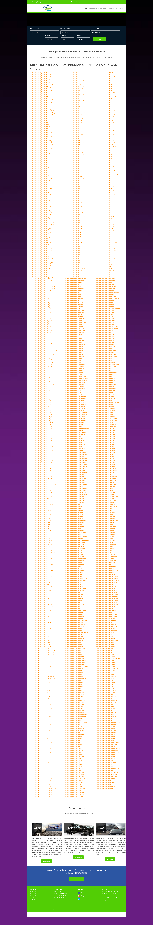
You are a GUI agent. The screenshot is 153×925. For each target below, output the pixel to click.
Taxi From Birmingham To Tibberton (104, 490)
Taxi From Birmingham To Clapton (41, 486)
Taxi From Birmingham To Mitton (72, 566)
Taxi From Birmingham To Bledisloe (41, 269)
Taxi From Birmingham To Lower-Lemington (75, 472)
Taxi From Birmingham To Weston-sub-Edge (106, 668)
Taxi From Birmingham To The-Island (105, 450)
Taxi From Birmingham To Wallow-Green (106, 626)
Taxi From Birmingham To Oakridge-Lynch (75, 700)
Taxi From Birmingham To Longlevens (74, 440)
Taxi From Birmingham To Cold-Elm (41, 526)
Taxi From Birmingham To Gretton (73, 130)
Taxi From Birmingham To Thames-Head (105, 426)
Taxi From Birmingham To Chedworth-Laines (44, 451)
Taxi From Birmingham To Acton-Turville (42, 85)
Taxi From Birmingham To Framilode (41, 786)
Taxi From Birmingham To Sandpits (104, 204)
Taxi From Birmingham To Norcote (73, 654)
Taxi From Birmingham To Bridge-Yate (42, 321)
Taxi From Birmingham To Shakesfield (105, 232)
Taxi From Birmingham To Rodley (104, 164)
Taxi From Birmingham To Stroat (103, 376)
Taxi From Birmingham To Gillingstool (74, 94)
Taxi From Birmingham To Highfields (73, 234)
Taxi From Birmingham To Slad (103, 276)
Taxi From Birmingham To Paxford (73, 770)
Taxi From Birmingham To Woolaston (105, 754)
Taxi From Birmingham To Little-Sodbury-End (76, 414)
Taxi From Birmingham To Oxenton (73, 742)
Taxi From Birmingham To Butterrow (41, 383)
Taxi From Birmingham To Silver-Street (105, 270)
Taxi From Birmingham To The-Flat (104, 440)
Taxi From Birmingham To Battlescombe (42, 203)
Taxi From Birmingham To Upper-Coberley (106, 576)
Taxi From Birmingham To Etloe (40, 720)
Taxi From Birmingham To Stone (103, 360)
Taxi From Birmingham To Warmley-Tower (106, 640)
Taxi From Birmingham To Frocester (73, 78)
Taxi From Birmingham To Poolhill (104, 88)
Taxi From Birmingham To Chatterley (41, 445)
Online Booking (94, 8)
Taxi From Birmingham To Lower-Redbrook (75, 488)
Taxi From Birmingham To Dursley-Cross (42, 656)
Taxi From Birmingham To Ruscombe (105, 184)
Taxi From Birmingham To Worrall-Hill (105, 764)
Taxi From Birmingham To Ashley (41, 135)
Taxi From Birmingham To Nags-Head (74, 594)
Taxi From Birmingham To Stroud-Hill (105, 380)
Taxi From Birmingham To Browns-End (42, 363)
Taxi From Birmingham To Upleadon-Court (106, 570)
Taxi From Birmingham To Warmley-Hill (105, 638)
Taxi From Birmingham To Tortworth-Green (106, 520)
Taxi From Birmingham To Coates (41, 508)
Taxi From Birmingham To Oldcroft (73, 718)
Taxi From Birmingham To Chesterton (42, 459)
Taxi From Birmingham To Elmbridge (41, 702)
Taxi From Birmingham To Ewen (40, 728)
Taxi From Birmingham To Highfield (73, 232)
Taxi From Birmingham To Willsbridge (105, 710)
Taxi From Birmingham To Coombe (41, 560)
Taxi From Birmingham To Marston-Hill (74, 526)
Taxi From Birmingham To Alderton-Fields (43, 91)
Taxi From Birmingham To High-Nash (73, 226)
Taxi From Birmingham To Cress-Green (42, 582)
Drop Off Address (65, 28)
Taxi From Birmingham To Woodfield (105, 738)
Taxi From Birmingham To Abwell (41, 83)
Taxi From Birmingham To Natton (72, 602)
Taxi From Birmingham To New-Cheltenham (75, 620)
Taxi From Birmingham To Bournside (41, 283)
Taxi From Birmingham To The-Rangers (105, 468)
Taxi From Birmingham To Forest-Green (42, 768)
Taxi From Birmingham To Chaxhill (41, 449)
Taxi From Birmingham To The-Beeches (105, 430)
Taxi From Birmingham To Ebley (40, 680)
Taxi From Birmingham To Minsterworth (74, 560)
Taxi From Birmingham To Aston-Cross (42, 139)
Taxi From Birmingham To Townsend (105, 528)
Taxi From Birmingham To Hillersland (73, 252)
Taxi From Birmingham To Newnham (73, 640)
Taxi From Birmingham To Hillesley (73, 254)
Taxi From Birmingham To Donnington (42, 618)
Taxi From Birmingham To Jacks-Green (74, 310)
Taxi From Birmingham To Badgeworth (42, 167)
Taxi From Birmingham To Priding (104, 108)
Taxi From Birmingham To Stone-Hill (105, 358)
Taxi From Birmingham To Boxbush (41, 299)
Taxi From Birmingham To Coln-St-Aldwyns (43, 540)
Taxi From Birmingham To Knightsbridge (74, 364)
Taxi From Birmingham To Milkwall (73, 552)
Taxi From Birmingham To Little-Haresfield (75, 404)
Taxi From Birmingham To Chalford (41, 425)
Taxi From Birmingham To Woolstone (105, 758)
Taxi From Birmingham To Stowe (104, 368)
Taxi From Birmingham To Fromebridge (74, 82)
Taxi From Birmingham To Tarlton (104, 412)
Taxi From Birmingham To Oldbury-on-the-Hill (76, 716)
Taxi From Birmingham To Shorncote (104, 256)
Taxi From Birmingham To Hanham (73, 164)
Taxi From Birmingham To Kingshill (73, 352)
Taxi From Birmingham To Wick (103, 698)
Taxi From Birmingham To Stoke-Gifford (105, 354)
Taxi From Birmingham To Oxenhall (73, 740)
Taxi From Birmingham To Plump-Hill (105, 76)
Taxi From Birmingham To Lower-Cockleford (75, 460)
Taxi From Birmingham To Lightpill (73, 390)
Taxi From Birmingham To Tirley (103, 508)
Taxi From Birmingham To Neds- (72, 608)
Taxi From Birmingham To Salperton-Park (106, 198)
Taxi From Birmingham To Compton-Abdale (43, 548)
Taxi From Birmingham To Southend (104, 302)
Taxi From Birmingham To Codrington (42, 520)
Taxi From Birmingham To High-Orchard (74, 228)
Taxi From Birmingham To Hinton (72, 258)
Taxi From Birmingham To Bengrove (41, 217)
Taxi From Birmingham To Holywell (73, 262)
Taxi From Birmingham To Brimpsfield (42, 329)
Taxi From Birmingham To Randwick (105, 136)
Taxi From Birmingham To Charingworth (42, 435)
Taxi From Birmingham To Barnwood (41, 187)
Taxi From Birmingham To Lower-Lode (74, 476)
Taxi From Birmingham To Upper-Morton (106, 592)
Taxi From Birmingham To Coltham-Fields (43, 544)
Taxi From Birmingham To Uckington (105, 562)
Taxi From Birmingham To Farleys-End (42, 748)
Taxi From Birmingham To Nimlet (72, 652)
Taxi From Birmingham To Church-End (42, 468)
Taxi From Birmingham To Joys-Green (74, 316)
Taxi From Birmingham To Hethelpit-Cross (75, 214)
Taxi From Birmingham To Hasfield (73, 184)
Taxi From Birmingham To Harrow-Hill (74, 178)
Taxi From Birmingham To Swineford (105, 398)
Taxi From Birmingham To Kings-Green (74, 340)
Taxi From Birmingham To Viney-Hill (105, 618)
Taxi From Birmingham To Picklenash (73, 780)
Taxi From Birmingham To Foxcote (41, 784)
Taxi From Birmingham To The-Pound (105, 462)
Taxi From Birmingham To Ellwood (41, 700)
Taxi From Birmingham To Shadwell (104, 230)
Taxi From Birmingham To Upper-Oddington (106, 594)
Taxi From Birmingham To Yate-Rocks (105, 782)
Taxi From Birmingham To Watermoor (105, 648)
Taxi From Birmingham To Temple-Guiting (106, 418)
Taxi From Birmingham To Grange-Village (75, 108)
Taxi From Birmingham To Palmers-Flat (74, 752)
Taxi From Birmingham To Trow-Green (105, 540)
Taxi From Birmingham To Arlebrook (41, 125)
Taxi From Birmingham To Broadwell (41, 341)
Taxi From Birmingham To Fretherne (73, 76)
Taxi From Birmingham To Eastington (41, 674)
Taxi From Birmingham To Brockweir (41, 347)
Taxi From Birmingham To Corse (40, 566)
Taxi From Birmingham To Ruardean (104, 176)
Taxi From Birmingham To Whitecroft (105, 682)
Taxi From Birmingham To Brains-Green (42, 309)
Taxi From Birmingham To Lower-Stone (74, 496)
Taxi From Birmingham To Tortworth (104, 522)
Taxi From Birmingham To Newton (73, 644)
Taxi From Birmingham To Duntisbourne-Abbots (44, 650)
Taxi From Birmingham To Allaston (41, 97)
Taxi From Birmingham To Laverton (73, 374)
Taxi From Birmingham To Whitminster (105, 690)
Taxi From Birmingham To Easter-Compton (43, 672)
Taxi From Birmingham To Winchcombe (105, 712)
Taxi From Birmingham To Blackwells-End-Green (45, 259)
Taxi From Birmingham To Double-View (42, 622)
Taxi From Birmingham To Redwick (104, 148)
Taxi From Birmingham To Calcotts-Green (43, 391)
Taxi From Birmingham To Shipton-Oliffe (106, 250)
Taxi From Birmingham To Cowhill (41, 568)
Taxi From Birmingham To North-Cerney (74, 658)
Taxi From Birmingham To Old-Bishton (74, 704)
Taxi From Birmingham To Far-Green (41, 740)
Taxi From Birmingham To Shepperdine (105, 244)
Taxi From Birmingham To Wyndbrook (105, 778)
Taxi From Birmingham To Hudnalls (73, 286)
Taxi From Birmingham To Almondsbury (42, 99)
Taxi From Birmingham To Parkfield (73, 766)
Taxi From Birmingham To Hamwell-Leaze (75, 160)
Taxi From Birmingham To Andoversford (42, 117)
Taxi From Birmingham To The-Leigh (105, 452)
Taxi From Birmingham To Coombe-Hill (42, 558)
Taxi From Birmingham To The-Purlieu (105, 464)
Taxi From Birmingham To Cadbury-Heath (43, 385)
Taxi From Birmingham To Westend (104, 660)
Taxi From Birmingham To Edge (40, 686)
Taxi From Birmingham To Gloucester (73, 98)
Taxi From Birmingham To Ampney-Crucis (43, 111)
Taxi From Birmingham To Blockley (41, 271)
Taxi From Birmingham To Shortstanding (105, 258)
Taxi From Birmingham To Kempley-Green (75, 322)
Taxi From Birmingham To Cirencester (42, 480)
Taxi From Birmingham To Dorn (40, 620)
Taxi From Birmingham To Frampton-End (42, 792)
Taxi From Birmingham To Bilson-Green (42, 243)
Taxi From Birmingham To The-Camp (105, 434)
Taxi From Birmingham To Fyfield (72, 84)
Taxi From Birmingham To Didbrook (41, 610)
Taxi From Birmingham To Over (72, 732)
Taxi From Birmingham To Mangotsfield (74, 516)
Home (85, 8)
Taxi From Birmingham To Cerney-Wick (42, 415)
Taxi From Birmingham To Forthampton (42, 770)
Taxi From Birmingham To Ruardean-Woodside (107, 174)
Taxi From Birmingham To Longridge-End (75, 444)
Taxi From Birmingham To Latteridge (73, 372)
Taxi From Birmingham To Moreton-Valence (75, 580)
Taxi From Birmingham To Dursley (41, 658)
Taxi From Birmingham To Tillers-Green (105, 500)
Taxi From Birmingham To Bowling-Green (43, 293)
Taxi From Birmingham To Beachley (41, 211)
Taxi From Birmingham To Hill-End (73, 246)
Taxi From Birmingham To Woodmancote (106, 744)
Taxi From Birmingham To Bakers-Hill (42, 179)
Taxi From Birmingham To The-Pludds (105, 460)
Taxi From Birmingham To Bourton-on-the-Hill (44, 287)
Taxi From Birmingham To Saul (103, 210)
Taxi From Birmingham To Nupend (73, 688)
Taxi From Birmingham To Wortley (104, 766)
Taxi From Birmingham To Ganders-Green (75, 88)
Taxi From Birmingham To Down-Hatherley (43, 628)
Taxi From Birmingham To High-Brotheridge (75, 224)
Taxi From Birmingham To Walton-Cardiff (106, 630)
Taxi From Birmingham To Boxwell (41, 301)
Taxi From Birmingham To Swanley (104, 394)
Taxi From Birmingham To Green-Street (74, 122)
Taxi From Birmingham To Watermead (105, 646)
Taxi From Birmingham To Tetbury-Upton (106, 420)
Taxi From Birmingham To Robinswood (105, 152)
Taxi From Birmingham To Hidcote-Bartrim (75, 220)
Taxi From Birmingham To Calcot (40, 389)
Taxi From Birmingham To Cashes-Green (42, 403)
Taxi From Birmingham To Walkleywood (105, 624)
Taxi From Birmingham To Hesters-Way (74, 212)
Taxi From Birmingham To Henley (72, 210)
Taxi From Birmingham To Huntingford (74, 288)
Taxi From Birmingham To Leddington (74, 384)
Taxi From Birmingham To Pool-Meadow (106, 84)
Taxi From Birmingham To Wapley (104, 634)
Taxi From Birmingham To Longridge (73, 446)
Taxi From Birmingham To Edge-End (41, 684)
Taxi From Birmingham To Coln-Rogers (42, 538)
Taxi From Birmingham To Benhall (41, 219)
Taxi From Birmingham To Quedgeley (105, 130)
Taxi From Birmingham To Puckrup (104, 118)
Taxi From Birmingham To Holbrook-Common (76, 260)
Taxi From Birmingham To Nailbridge (73, 596)
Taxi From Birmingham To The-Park (104, 458)
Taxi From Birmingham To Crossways (42, 592)
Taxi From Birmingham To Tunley (104, 546)
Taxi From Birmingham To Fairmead (41, 734)
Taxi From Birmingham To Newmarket (74, 638)
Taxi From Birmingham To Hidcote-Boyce (74, 222)
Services (103, 8)
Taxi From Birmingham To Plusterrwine (105, 78)
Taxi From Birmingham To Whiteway (105, 686)
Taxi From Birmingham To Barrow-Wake (42, 189)
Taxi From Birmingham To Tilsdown (104, 502)
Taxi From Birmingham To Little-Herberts (74, 406)
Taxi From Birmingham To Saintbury (104, 196)
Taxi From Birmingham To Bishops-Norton (43, 251)
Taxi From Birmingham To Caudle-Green (42, 411)
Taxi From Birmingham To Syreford (104, 406)
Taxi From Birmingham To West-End (104, 654)
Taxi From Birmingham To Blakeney (41, 265)
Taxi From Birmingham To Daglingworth (42, 598)
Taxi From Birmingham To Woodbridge (105, 732)
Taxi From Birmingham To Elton (40, 710)
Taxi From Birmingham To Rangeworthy (105, 138)
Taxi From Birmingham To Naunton (73, 606)
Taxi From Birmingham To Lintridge (73, 394)
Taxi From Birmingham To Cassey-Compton (43, 405)
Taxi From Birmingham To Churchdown (42, 474)
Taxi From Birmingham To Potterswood (105, 96)
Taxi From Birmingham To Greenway (73, 124)
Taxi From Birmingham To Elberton (41, 694)
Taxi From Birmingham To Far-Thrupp (42, 744)
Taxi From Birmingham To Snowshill (104, 290)
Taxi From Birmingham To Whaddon (104, 674)
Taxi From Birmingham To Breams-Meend (43, 319)
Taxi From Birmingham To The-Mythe (105, 456)
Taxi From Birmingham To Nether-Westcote (75, 610)
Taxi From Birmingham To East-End (41, 668)
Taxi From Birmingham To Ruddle (104, 178)
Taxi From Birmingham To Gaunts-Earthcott (75, 92)
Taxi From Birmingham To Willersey (104, 706)
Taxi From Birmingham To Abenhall (41, 77)
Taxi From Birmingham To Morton (73, 584)
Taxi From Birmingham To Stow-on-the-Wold (107, 364)
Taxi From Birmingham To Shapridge (104, 234)
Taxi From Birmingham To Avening (41, 151)
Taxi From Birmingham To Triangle (104, 538)
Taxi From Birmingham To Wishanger (105, 726)
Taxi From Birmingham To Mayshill (73, 534)
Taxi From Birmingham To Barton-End (42, 195)
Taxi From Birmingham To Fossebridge (42, 778)
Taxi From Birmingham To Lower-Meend (74, 480)
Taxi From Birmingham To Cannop (41, 399)
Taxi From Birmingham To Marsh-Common (75, 520)
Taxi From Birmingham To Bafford (41, 171)
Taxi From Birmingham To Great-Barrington (75, 110)
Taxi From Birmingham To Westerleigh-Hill (106, 662)
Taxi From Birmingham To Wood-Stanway (106, 730)
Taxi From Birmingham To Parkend (73, 764)
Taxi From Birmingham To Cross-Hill (41, 590)
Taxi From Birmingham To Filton (40, 756)
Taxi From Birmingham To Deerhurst (41, 608)
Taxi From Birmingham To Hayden (73, 198)
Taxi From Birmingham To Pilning (72, 790)
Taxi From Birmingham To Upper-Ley (105, 588)
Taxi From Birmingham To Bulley (40, 373)
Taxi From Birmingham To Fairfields (41, 730)
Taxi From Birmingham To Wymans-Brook (106, 776)
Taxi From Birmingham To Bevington (41, 237)
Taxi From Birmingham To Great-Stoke (74, 114)
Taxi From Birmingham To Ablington (41, 79)
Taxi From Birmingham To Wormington (105, 762)
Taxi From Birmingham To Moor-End (73, 572)
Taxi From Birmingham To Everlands (41, 724)
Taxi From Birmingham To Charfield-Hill (42, 429)
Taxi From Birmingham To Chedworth (42, 453)
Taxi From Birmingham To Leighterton (74, 386)
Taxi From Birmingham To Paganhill (73, 748)
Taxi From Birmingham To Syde (103, 400)
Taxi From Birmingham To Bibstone (41, 239)
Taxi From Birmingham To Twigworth (105, 554)
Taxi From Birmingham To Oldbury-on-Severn (76, 714)
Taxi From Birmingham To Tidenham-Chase (106, 496)
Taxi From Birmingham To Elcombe (41, 696)
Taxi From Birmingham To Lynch (72, 508)
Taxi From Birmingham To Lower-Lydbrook (75, 478)
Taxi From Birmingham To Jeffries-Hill (74, 312)
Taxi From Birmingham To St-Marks (104, 314)
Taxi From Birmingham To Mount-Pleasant (75, 588)
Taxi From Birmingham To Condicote (41, 554)
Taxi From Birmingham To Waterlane (104, 644)
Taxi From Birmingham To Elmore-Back (42, 704)
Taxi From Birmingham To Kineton (73, 338)
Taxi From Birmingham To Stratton (104, 374)
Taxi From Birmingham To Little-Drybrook (75, 402)
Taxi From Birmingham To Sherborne (105, 246)
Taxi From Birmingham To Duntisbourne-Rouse (44, 654)
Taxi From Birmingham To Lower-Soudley (75, 492)
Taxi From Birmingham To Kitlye (72, 360)
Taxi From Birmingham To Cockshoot (42, 518)
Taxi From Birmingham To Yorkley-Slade (105, 786)
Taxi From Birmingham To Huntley (73, 290)
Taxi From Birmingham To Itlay (72, 308)
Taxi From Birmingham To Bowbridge (42, 291)
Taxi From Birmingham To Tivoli (103, 510)
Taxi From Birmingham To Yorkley (104, 788)
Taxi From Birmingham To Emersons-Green (43, 712)
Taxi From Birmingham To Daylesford (42, 604)
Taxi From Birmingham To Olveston (73, 726)
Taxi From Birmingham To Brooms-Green (43, 361)
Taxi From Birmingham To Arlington (41, 129)
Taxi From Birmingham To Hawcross (73, 190)
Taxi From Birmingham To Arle (40, 123)
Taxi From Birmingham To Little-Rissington (75, 410)
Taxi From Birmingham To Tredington (105, 532)
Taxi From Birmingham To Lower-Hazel (74, 468)
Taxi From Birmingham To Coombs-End (42, 562)
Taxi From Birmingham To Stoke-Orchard (106, 356)
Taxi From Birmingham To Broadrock (41, 339)
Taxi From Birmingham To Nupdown (73, 686)
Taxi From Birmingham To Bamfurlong (42, 183)
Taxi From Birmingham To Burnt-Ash (41, 379)
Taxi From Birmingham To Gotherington (74, 106)
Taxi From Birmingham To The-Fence (105, 438)
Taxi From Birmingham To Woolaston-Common (107, 748)
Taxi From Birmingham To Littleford (73, 426)
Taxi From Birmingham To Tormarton (105, 518)
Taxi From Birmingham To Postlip (104, 94)
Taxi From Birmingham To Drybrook (41, 638)
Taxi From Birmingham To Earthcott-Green (43, 666)
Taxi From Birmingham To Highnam (73, 240)
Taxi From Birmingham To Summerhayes (105, 388)
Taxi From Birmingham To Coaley (41, 502)
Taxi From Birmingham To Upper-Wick (105, 610)
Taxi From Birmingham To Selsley (104, 218)
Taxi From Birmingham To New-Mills (73, 622)
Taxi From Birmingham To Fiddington (42, 754)
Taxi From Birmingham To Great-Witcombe (75, 118)
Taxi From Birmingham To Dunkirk (41, 648)
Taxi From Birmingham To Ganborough (74, 86)
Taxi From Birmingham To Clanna (41, 482)
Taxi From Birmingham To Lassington (73, 370)
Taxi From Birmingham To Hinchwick (73, 256)
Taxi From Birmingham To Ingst (72, 300)
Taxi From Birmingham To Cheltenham (42, 455)
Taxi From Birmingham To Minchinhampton (75, 558)
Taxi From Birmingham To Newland (73, 634)
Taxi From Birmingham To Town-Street (105, 526)
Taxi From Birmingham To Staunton (104, 342)
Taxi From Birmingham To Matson (73, 528)
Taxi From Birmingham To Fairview (41, 736)
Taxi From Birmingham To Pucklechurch (105, 116)
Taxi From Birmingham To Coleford (41, 530)
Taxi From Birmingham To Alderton (41, 93)
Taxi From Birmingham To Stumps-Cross (105, 384)
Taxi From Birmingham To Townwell (104, 530)
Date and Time (95, 28)
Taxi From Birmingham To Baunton (41, 205)
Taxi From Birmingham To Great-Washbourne (75, 116)
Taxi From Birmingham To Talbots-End (105, 410)
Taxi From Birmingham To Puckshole (105, 120)
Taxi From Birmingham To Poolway (104, 90)
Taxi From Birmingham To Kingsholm (73, 354)
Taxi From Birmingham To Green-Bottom (74, 120)
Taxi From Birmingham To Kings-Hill (73, 342)
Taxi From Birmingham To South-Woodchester (107, 298)
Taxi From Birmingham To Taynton (104, 414)
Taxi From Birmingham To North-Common (75, 660)
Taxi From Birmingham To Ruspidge (104, 186)
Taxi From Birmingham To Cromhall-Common (44, 586)
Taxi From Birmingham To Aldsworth (41, 95)
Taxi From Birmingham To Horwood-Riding (75, 278)
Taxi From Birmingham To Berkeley (41, 227)
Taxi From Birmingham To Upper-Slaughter (106, 600)
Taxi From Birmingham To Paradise (73, 758)
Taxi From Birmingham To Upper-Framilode (106, 582)
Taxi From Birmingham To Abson (40, 81)
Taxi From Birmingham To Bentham (41, 221)
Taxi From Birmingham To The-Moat (104, 454)
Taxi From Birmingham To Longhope (73, 438)
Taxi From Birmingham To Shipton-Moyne (106, 248)
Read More (46, 861)
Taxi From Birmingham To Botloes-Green (42, 275)
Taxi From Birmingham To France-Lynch (74, 72)
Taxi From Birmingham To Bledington (42, 267)
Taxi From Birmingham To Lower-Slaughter (75, 490)
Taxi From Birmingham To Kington (73, 358)
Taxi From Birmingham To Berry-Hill (41, 229)
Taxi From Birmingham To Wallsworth (105, 628)
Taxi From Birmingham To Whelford (104, 678)
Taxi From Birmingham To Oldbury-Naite (74, 712)
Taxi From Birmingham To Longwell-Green (75, 448)
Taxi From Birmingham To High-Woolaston (75, 230)
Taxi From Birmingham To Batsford (41, 199)
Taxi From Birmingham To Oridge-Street (74, 730)
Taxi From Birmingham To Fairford (41, 732)
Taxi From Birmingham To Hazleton (73, 200)
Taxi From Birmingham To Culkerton (41, 594)
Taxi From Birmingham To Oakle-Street (74, 696)
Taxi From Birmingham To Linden (72, 392)
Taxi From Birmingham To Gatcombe (73, 90)
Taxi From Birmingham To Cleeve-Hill (42, 492)
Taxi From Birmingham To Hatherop (73, 188)
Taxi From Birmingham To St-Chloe (104, 312)
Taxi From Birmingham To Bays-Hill (41, 207)
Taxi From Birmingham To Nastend (73, 600)
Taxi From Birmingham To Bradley (41, 307)
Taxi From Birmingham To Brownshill (42, 365)
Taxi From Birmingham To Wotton (104, 770)
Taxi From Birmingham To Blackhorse (42, 257)
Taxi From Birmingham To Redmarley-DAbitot (107, 146)
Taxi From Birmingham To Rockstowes (105, 158)
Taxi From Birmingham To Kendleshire (74, 328)
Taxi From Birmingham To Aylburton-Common (44, 157)
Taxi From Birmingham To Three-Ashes (105, 484)
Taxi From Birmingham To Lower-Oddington (75, 484)
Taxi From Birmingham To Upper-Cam (105, 574)
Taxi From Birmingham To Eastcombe (42, 670)
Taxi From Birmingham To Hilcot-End (73, 242)
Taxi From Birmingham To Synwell (104, 404)
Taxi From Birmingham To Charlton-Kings (43, 439)
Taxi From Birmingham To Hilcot (72, 244)
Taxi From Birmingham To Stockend (104, 352)
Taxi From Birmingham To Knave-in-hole (74, 362)
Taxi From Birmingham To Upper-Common (106, 578)
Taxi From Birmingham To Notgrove (73, 682)
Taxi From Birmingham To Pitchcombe (74, 794)
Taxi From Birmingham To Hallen (72, 140)
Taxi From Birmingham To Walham (104, 622)
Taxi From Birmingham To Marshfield (73, 524)
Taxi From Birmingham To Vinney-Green (106, 620)
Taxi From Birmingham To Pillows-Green (74, 788)
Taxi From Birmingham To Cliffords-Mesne (43, 498)
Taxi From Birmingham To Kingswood (74, 356)
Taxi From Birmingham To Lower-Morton (74, 482)
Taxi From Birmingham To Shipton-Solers (106, 252)
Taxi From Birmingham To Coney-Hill (42, 556)
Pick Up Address (34, 28)
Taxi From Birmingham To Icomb (72, 296)
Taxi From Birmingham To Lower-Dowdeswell (76, 464)
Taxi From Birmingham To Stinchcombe (105, 350)
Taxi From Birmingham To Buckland (41, 369)
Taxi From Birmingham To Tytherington (105, 560)
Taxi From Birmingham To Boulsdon (41, 279)
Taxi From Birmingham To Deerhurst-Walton (43, 606)
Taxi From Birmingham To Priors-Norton (105, 112)
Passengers (48, 35)
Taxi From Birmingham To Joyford (73, 314)
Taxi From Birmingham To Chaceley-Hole (43, 417)
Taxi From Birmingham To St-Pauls (104, 316)
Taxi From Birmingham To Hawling (73, 196)
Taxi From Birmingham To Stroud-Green (105, 378)
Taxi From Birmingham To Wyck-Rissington (106, 772)
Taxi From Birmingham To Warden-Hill (105, 636)
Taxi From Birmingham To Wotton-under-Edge (107, 768)
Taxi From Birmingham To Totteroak (104, 524)
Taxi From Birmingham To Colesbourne (42, 532)
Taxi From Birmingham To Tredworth (105, 534)
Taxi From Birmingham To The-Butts (104, 432)
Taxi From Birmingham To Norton (72, 680)
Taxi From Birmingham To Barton (41, 197)
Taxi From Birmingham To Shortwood (105, 260)
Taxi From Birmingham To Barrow (41, 191)
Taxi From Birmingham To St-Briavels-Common (107, 308)
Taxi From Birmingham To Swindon (104, 396)
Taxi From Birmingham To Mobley (73, 568)
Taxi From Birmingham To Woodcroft (105, 736)
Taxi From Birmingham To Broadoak (41, 337)
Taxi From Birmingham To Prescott (104, 100)
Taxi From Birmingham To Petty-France (74, 776)
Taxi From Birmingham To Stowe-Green (105, 366)
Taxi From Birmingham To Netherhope (74, 616)
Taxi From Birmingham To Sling (103, 282)
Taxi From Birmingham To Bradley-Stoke (42, 305)
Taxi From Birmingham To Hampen (73, 150)
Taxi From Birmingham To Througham (105, 486)
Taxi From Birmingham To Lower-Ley (74, 474)
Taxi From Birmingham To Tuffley (104, 542)
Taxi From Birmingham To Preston (104, 106)
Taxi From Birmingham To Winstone (104, 720)
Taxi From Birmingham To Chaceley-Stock (43, 419)
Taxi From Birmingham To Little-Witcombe (75, 420)
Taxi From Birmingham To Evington (41, 726)
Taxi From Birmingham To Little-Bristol (74, 400)
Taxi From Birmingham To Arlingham (41, 127)
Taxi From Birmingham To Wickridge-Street (106, 700)
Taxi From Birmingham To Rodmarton (105, 166)
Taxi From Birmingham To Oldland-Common (75, 722)
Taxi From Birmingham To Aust (40, 147)
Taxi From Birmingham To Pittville (104, 72)
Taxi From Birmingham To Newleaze (73, 636)
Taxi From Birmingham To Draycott (41, 634)
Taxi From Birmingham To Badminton (42, 169)
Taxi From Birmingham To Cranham (41, 578)
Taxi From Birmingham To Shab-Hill (104, 228)
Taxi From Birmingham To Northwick (73, 676)
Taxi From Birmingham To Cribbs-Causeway (43, 584)
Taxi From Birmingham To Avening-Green (43, 149)
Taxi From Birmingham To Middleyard (74, 546)
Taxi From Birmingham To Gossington (74, 104)
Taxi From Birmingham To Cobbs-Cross (42, 510)
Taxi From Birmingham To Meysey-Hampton (75, 536)
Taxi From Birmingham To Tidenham (104, 498)
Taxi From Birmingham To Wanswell (104, 632)
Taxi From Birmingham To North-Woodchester (76, 666)
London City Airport (35, 900)
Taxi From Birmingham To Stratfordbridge (106, 372)
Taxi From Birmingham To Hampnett (73, 152)
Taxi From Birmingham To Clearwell (41, 490)
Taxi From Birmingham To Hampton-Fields (75, 154)
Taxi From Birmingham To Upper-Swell (105, 606)
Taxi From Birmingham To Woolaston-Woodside (107, 752)
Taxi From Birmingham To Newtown (73, 646)
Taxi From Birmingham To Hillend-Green (74, 250)
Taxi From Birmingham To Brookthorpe (42, 359)
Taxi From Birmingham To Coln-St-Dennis (43, 542)
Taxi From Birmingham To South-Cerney (105, 296)
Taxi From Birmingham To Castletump (42, 407)
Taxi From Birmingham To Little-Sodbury (74, 416)
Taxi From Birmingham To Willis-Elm (105, 708)
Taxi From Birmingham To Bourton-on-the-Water (44, 289)
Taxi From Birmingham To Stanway (104, 336)
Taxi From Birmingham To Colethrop (41, 534)
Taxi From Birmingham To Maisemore (73, 512)
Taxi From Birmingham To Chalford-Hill (42, 423)
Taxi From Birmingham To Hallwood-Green (75, 142)
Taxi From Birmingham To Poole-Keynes (105, 86)
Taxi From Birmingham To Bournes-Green (43, 281)
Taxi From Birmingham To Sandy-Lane (105, 206)
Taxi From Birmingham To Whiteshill (104, 684)
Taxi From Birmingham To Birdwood (41, 247)
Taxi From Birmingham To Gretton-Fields (74, 128)
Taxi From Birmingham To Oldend (73, 720)
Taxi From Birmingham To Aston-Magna (42, 141)
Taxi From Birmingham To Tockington (105, 512)
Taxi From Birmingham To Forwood (41, 774)
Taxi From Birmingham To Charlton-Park (42, 441)
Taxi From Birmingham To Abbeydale (42, 73)
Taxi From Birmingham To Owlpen (73, 738)
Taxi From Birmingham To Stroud (104, 382)
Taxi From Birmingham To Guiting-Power (74, 134)
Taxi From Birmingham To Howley (73, 282)
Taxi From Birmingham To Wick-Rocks (105, 696)
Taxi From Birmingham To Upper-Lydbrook (106, 590)
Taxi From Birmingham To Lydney (73, 506)
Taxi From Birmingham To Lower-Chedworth (75, 458)
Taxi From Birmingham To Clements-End (42, 496)
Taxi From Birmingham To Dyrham (41, 664)
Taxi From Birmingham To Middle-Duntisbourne (76, 540)
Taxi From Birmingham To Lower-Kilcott (74, 470)
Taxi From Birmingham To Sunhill (104, 392)
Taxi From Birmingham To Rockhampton (105, 154)
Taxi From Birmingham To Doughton (41, 624)
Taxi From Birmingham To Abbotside (41, 75)
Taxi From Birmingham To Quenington (105, 132)
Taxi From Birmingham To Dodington (42, 616)
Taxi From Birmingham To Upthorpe (104, 612)
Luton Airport (33, 898)
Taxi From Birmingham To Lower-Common (75, 462)
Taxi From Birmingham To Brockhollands (42, 345)
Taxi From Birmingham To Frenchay (73, 74)
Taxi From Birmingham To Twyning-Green (106, 556)
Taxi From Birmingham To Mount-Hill (73, 586)
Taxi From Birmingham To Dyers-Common (43, 660)
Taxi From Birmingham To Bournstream (42, 285)
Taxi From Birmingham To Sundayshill (105, 390)
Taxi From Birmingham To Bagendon (41, 173)
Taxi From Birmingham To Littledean (73, 424)
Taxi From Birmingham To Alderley (41, 89)
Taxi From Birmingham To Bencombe (42, 215)
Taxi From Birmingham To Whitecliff (104, 680)
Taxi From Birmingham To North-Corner (74, 662)
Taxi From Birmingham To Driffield (41, 636)
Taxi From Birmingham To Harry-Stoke (74, 180)
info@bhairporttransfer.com (42, 2)
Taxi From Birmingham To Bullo (40, 375)
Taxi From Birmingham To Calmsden (41, 393)
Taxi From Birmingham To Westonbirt (105, 670)
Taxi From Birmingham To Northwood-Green (75, 678)
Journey (79, 35)
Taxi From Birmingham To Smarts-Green (105, 286)
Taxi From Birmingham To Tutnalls (104, 550)
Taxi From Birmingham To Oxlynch (73, 744)
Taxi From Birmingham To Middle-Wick (74, 544)
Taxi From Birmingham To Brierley (41, 325)
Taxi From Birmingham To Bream (40, 317)
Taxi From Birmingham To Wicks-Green (105, 702)
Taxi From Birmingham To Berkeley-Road (43, 225)
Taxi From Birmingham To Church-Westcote (43, 470)
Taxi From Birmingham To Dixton (41, 614)
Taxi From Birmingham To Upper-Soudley (106, 602)
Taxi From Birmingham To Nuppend (73, 690)
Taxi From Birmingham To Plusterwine (105, 80)
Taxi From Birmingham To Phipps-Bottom (74, 778)
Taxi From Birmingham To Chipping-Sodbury (44, 464)
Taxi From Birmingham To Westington (105, 666)
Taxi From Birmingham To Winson (104, 718)
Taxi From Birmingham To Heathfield (73, 204)
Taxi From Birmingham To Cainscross (42, 387)
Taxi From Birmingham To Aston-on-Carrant (43, 143)
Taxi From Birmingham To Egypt (40, 692)
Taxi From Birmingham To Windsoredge (105, 716)
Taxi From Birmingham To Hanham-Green (75, 162)
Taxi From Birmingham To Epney (40, 718)
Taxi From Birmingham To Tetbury (104, 422)
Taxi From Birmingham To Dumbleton (42, 644)
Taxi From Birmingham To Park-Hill (73, 762)
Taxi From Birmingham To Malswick (73, 514)
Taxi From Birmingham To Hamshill (73, 158)
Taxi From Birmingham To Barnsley (41, 185)
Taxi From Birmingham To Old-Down (73, 706)
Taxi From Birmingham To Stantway (104, 334)
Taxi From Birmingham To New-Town (74, 626)
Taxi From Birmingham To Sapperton (104, 208)
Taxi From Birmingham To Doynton (41, 632)
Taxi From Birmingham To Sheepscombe (105, 240)
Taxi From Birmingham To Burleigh (41, 377)
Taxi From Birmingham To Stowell (104, 370)
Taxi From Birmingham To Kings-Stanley (74, 344)
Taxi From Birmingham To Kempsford (73, 326)
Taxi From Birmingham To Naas (72, 592)
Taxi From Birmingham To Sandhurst (104, 202)
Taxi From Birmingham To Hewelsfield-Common (76, 216)
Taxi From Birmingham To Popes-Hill (105, 92)
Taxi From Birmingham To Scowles (104, 212)
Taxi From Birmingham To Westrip (104, 672)
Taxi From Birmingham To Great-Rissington (75, 112)
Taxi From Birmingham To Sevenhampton (106, 222)
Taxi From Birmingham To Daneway (41, 602)
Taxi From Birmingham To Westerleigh (105, 664)
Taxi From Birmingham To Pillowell (73, 786)
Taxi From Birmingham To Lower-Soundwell (75, 494)
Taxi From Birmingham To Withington (105, 728)
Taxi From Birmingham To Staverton (104, 344)
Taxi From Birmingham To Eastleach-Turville (43, 678)
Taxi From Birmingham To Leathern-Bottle (75, 376)
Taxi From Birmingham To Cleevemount (42, 494)
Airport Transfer (47, 820)
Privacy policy (53, 909)
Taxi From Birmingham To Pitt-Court (73, 796)
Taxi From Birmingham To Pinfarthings (74, 792)
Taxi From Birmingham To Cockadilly (42, 514)
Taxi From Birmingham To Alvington (41, 107)
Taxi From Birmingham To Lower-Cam (74, 456)
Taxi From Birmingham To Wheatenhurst (105, 676)
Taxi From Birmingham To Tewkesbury (105, 424)
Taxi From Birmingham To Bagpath (41, 175)
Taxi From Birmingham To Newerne (73, 630)
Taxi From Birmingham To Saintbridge (105, 194)
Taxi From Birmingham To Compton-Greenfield (44, 552)
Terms (46, 909)
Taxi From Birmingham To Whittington (105, 692)
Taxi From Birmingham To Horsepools (74, 272)
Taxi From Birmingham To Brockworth (42, 349)
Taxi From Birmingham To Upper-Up (105, 608)
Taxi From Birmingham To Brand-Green (42, 311)
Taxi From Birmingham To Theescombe (105, 480)
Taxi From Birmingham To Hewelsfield (74, 218)
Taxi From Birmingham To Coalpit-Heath (42, 504)
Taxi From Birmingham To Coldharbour (42, 528)
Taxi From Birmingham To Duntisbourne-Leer (44, 652)
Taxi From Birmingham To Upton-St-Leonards (107, 616)
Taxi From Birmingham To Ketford (73, 334)
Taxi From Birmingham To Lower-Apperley (75, 452)
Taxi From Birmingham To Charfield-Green (43, 427)
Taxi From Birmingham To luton (72, 504)
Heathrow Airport (34, 892)
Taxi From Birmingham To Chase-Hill (42, 443)
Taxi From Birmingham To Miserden (73, 562)
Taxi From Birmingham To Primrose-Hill (105, 110)
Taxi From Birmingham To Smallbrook (105, 284)
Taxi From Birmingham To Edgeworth (42, 688)
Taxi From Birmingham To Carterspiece (42, 401)
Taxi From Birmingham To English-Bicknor (43, 716)
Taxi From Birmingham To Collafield (41, 536)
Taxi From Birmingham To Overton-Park (74, 734)
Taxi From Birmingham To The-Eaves (105, 436)
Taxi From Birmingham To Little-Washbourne (75, 418)
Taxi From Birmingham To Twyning (104, 558)
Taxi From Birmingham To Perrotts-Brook (74, 774)
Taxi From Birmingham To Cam (40, 395)
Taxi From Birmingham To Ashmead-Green (43, 137)
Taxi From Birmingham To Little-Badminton (75, 396)
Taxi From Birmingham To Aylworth (41, 163)
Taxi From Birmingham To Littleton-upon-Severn (76, 428)
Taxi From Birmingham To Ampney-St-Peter (43, 115)
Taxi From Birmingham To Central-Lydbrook (43, 413)
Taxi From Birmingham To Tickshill (104, 494)
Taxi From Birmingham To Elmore (41, 706)
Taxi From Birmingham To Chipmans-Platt (43, 461)
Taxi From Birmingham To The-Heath (105, 448)
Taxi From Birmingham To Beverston (41, 235)
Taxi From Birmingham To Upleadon (104, 572)
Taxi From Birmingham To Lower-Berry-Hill (75, 454)
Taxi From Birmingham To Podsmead (105, 82)
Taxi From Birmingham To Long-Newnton (75, 432)
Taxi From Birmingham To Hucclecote (73, 284)
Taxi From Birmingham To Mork (72, 582)
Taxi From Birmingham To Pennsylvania (74, 772)
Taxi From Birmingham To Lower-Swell (74, 498)
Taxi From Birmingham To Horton (72, 276)
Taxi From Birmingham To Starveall (104, 340)
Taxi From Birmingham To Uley (103, 564)
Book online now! (76, 879)
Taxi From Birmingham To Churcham (41, 472)
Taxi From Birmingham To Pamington (73, 754)
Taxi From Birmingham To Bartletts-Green (43, 193)
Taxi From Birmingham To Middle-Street (74, 542)
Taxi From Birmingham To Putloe (104, 126)
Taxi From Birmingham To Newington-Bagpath (76, 632)
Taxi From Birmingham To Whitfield (104, 688)
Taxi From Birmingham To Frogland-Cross (75, 80)
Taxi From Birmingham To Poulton (104, 98)
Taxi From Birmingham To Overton (73, 736)
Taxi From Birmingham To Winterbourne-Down (107, 722)
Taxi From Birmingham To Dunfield (41, 646)
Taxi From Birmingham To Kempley (73, 324)
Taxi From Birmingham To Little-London (74, 408)
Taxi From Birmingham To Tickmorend (105, 492)
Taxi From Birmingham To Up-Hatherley (105, 566)
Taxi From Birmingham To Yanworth (104, 780)
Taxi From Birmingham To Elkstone (41, 698)
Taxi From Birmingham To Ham (72, 146)
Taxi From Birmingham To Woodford (104, 740)
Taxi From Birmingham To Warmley (104, 642)
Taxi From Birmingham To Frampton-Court (43, 790)
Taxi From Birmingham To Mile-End (73, 550)
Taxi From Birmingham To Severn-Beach (105, 224)
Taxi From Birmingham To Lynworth (73, 510)
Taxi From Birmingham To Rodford (104, 162)
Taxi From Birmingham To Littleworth (73, 430)
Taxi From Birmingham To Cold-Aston (42, 524)
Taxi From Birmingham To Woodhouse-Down (107, 742)
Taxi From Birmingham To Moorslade (73, 576)
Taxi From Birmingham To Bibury (41, 241)
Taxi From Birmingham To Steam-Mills (105, 346)
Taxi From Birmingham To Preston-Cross (105, 104)
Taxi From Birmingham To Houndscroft (74, 280)
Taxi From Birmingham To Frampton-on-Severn (44, 796)
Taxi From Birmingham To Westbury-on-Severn (107, 658)
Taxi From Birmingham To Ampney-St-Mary (43, 113)
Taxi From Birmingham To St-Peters (104, 318)
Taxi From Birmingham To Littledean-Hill (74, 422)
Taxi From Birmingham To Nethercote (73, 612)
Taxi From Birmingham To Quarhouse (105, 128)
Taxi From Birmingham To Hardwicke (73, 168)
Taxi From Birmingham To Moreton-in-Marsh (75, 578)
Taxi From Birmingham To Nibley (72, 650)
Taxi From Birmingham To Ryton (103, 192)
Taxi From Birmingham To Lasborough (74, 368)
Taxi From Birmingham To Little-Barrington (75, 398)
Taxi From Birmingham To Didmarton (42, 612)
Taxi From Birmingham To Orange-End (74, 728)
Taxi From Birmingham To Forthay (41, 772)
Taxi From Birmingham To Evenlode (41, 722)
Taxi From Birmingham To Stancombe (105, 320)
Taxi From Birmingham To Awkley (41, 153)
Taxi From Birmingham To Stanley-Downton (106, 326)
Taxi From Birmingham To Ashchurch (42, 131)
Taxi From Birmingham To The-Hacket (105, 444)
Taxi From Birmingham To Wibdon (104, 694)
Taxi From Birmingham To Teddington (105, 416)
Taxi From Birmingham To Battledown (42, 201)
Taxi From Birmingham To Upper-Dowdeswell (107, 580)
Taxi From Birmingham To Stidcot (104, 348)
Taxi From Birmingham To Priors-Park (105, 114)
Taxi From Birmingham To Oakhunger (73, 694)
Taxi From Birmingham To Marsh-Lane (74, 522)
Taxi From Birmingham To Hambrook (73, 148)
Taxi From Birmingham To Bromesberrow (43, 353)
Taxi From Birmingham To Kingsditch (73, 350)
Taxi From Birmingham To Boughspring (42, 277)
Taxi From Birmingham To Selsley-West (105, 216)
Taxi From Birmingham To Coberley (41, 512)
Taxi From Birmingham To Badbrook (41, 165)
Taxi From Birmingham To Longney (73, 442)
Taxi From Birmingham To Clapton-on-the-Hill (44, 484)
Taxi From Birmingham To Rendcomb (105, 150)
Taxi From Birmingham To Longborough (74, 434)
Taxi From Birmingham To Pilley (72, 784)
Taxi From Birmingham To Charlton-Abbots (43, 437)
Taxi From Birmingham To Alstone (41, 101)
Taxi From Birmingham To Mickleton (73, 538)
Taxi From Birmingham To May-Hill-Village (75, 532)
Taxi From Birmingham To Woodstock (105, 746)
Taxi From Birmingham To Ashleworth (42, 133)
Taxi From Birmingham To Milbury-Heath (74, 548)
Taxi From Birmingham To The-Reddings (106, 470)
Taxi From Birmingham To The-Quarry (105, 466)
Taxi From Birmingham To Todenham (105, 516)
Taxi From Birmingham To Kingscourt (73, 348)
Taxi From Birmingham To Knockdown (74, 366)
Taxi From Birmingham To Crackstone (42, 574)
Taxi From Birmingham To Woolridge (105, 756)
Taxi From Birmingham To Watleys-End (105, 652)
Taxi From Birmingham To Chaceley (41, 421)
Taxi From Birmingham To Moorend (73, 574)
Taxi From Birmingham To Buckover (41, 371)
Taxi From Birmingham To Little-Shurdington (75, 412)
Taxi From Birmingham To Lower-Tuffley (74, 500)
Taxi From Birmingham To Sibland (104, 266)
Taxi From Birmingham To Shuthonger (105, 264)
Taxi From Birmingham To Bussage (41, 381)
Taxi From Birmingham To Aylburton (41, 159)
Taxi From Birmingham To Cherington (42, 457)
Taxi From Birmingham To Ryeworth (104, 190)
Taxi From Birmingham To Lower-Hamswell (75, 466)
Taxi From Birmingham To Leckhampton (74, 382)
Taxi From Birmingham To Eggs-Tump (42, 690)
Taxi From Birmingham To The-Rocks (105, 472)
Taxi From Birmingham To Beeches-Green (43, 213)
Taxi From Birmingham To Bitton (40, 255)
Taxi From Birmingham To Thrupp (104, 488)
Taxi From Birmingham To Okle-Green (74, 702)
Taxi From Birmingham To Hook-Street (74, 266)
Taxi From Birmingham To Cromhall (41, 588)
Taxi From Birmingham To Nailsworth (73, 598)
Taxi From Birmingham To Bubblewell (42, 367)
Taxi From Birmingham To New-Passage (74, 624)
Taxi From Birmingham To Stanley (104, 330)
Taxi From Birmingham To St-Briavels (105, 310)
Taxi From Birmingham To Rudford (104, 180)
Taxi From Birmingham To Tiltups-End (105, 504)
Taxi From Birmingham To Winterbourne (105, 724)
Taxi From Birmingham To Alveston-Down (43, 103)
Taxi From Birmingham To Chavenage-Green (43, 447)
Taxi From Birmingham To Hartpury (73, 182)
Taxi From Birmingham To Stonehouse (105, 362)
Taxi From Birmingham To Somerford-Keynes (107, 292)
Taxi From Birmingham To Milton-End (74, 556)
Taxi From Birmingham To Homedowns (74, 264)
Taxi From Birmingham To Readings (104, 140)
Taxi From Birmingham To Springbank (105, 306)
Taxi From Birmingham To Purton (104, 124)
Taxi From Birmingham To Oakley (72, 698)
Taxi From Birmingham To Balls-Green (42, 181)
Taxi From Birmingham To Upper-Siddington (106, 598)
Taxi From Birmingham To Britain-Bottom (43, 333)
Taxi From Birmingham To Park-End (73, 760)
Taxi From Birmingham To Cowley (41, 572)
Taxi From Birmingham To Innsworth (73, 302)
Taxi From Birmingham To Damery (41, 600)
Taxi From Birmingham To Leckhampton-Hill (75, 380)
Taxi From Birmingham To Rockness (104, 156)
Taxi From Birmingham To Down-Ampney (43, 626)
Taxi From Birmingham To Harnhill (73, 176)
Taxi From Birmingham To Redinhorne (105, 144)
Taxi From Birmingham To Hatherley (73, 186)
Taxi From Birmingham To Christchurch (42, 466)
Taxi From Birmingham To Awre (40, 155)
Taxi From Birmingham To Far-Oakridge (42, 742)
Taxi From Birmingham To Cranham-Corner (43, 576)
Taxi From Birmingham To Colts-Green (42, 546)
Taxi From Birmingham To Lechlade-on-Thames (76, 378)
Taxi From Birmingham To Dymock (41, 662)
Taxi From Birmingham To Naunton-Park (74, 604)
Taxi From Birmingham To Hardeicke (73, 166)
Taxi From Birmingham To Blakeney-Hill (42, 263)
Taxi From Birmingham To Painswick (73, 750)
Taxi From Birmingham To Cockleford (42, 516)
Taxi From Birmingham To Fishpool (41, 758)
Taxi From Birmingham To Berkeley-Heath (43, 223)
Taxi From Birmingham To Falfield (41, 738)
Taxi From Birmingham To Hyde (72, 292)
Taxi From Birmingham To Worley (104, 760)
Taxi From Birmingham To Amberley (41, 109)
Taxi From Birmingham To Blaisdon (41, 261)
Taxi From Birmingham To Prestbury (104, 102)
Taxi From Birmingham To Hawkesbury (74, 194)
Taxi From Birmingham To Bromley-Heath (43, 355)
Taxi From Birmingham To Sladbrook (105, 278)
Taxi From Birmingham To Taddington (105, 408)
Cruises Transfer (111, 820)
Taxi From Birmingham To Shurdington (105, 262)
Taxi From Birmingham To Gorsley (73, 102)
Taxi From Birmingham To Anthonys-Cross (43, 119)
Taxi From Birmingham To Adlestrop (41, 87)
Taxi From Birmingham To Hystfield (73, 294)
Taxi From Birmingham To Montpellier (74, 570)
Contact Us (119, 8)
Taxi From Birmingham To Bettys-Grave (42, 233)
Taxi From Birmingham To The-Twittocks (106, 476)
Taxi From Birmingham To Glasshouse (74, 96)
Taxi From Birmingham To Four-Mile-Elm (43, 780)
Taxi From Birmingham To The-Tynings (105, 478)
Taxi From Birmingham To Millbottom (73, 554)
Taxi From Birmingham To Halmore (73, 144)
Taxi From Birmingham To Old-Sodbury (74, 710)
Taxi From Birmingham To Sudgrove (104, 386)
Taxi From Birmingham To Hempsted (73, 206)
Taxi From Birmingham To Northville (73, 672)
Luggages (63, 35)
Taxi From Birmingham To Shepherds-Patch (106, 242)
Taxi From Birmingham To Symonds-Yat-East (107, 402)
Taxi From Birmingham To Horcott (73, 270)
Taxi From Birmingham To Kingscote (73, 346)
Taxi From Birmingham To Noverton (73, 684)
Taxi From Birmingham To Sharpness (104, 236)
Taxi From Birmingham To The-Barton (105, 428)
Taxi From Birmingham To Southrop (104, 304)
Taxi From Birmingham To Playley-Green (106, 74)
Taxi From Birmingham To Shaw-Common (106, 238)
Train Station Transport (79, 820)
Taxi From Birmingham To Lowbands (73, 450)
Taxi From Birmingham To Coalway (41, 506)
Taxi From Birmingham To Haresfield (73, 172)
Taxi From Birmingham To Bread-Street (42, 313)
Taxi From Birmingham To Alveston (41, 105)
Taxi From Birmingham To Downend (41, 630)
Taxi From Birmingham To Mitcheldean (74, 564)
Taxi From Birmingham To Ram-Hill (104, 134)
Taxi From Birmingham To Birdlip (41, 245)
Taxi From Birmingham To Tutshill (104, 552)
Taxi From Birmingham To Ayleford (41, 161)
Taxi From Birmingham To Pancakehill (74, 756)
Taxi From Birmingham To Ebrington (41, 682)
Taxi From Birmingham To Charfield (41, 431)
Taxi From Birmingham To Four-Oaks (42, 782)
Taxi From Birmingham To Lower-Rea (74, 486)
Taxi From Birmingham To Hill (72, 248)
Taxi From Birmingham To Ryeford (104, 188)
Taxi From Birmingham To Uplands (104, 568)
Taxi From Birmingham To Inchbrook (73, 298)
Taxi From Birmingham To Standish (104, 322)
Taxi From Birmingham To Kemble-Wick (74, 318)
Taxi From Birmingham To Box (40, 297)
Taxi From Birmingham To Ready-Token (105, 142)
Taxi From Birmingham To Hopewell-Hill (74, 268)
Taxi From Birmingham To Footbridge (42, 764)
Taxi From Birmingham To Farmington (42, 752)
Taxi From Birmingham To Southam (104, 300)
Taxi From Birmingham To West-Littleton (105, 656)
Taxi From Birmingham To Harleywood (74, 174)
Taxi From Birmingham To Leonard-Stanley (75, 388)
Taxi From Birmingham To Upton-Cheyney (106, 614)
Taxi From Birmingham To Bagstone (41, 177)
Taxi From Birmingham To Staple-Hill (105, 338)
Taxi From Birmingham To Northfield (73, 668)
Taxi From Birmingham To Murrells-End (74, 590)
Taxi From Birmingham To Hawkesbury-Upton (76, 192)
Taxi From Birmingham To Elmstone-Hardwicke (44, 708)
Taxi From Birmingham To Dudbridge (42, 642)
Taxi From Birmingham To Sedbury (104, 214)
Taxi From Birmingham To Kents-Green (74, 332)
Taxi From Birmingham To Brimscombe (42, 331)
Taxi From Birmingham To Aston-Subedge (43, 145)
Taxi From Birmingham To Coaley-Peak (42, 500)
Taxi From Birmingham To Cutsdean (41, 596)
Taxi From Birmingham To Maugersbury (74, 530)
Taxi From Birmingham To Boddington (42, 273)
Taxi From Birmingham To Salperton (104, 200)
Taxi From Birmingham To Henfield (73, 208)
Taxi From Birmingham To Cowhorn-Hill (42, 570)
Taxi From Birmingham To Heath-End (73, 202)
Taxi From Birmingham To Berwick (41, 231)
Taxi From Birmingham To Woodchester (105, 734)
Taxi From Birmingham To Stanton (104, 332)
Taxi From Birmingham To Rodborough (105, 160)
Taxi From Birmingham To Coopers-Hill (42, 564)
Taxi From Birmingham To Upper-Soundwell (106, 604)
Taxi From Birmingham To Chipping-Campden (44, 462)
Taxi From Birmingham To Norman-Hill (74, 656)
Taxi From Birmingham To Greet (72, 126)
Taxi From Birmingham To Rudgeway (105, 182)
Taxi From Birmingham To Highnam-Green (75, 238)
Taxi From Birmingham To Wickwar (104, 704)
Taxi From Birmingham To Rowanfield (105, 170)
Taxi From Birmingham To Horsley (73, 274)
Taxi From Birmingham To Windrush (104, 714)
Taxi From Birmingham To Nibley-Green (74, 648)
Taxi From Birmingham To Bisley (40, 253)
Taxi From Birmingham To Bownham (41, 295)
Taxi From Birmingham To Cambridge (42, 397)
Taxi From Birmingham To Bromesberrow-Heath (44, 351)
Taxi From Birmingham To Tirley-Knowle (106, 506)
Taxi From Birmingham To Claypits (41, 488)
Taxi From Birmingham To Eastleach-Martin (43, 676)
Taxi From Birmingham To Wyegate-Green (106, 774)
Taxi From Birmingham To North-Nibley (74, 664)
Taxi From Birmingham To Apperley (41, 121)
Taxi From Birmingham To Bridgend (41, 323)
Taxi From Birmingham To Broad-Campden (43, 335)
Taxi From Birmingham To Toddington (105, 514)
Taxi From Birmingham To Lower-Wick (74, 502)
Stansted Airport (34, 896)
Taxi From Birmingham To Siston (103, 274)
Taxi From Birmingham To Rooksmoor (105, 168)
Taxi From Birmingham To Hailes (72, 138)
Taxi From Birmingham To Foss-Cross (42, 776)
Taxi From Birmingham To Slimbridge (105, 280)
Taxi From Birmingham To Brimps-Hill (42, 327)
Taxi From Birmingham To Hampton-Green (75, 156)
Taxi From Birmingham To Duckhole (41, 640)
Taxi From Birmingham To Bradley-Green (43, 303)
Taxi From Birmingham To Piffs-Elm (73, 782)
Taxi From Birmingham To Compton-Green (43, 550)
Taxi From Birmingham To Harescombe (74, 170)
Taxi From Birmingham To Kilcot (72, 336)
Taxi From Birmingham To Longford (73, 436)
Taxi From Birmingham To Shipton (104, 254)
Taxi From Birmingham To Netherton (73, 618)
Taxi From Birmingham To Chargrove (41, 433)
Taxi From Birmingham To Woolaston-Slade (106, 750)
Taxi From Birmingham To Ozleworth (73, 746)
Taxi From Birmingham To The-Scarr (104, 474)
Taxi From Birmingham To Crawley (41, 580)
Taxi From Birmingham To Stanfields (104, 324)
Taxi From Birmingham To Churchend (42, 476)
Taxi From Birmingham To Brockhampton (43, 343)
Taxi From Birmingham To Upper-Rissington (106, 596)
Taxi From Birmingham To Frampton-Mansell (43, 794)
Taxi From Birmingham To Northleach (73, 670)
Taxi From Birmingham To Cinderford (42, 478)
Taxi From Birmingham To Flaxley (41, 762)
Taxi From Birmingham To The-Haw (104, 446)
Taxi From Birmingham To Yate (103, 784)
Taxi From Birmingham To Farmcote (41, 750)
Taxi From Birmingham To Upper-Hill (105, 584)
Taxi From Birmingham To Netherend (73, 614)
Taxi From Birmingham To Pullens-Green (106, 122)
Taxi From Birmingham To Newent (73, 628)
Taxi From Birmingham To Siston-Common (106, 272)
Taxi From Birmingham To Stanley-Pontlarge (106, 328)
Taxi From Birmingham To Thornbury (105, 482)
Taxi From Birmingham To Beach (40, 209)
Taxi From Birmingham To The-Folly (104, 442)
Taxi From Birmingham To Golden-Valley (74, 100)
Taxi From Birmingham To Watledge (104, 650)
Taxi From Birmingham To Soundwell (105, 294)
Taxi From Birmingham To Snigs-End (105, 288)
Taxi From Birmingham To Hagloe (72, 136)
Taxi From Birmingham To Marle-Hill (73, 518)
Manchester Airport (35, 902)
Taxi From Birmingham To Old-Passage (74, 708)
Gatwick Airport (34, 894)
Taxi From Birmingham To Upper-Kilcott (105, 586)
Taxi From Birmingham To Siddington (105, 268)
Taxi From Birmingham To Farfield (41, 746)
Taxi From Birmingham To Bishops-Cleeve (43, 249)
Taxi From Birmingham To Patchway (73, 768)
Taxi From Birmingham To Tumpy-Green (105, 544)
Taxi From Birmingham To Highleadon (74, 236)
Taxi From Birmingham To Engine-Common (43, 714)
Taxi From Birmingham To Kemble (73, 320)
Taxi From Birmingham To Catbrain (41, 409)
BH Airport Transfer (113, 892)
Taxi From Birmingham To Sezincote (104, 226)
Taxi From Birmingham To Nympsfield (74, 692)
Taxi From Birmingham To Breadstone (42, 315)
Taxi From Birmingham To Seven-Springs (106, 220)
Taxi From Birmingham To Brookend (41, 357)
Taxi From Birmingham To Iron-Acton (73, 304)
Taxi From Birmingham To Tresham (104, 536)
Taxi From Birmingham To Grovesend (73, 132)
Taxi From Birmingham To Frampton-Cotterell (44, 788)
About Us (111, 8)
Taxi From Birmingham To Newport (73, 642)
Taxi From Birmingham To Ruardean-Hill (106, 172)
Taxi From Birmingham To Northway (73, 674)
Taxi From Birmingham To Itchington (73, 306)
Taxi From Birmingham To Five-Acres (42, 760)
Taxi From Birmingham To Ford (40, 766)
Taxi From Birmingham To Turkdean (104, 548)
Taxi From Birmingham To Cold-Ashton (42, 522)
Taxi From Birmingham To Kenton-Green (74, 330)
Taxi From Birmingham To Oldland (73, 724)
